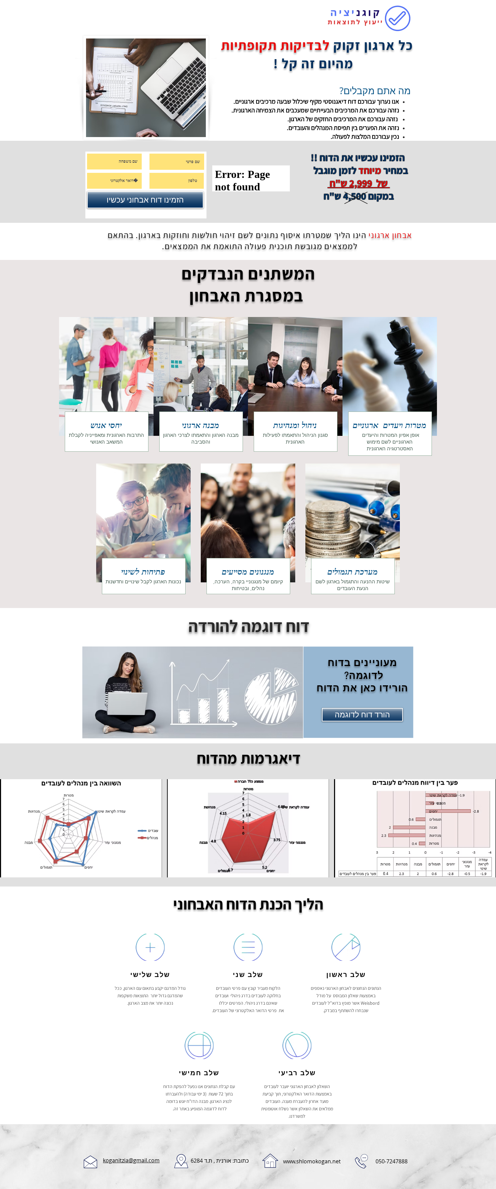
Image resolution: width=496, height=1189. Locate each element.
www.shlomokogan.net (312, 1161)
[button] (81, 828)
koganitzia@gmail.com (131, 1160)
